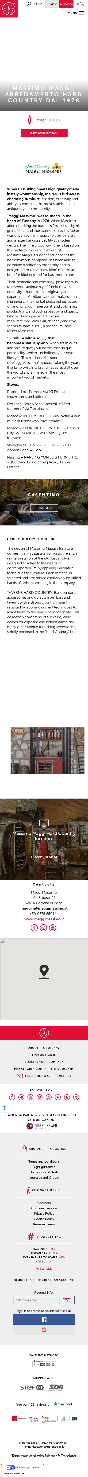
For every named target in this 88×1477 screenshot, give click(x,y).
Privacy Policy (44, 1214)
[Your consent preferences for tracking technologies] (4, 1107)
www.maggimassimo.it (44, 919)
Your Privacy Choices (27, 1467)
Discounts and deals (44, 1172)
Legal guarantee (44, 1167)
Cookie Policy (44, 1219)
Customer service (44, 1208)
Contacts (43, 1203)
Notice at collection (14, 1473)
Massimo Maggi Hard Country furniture (43, 836)
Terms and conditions (44, 1162)
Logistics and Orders (44, 1178)
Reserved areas (44, 1224)
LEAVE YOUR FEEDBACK (44, 133)
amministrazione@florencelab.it (44, 1446)
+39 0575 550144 (44, 913)
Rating (39, 120)
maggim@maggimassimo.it (43, 908)
